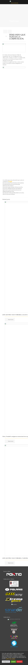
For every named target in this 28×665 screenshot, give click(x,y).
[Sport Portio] (14, 2)
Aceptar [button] (13, 661)
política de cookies (10, 658)
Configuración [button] (6, 661)
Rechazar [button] (19, 661)
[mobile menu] (26, 3)
